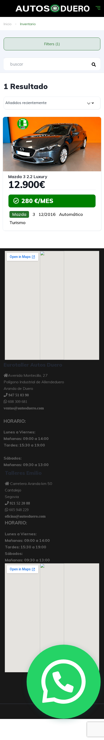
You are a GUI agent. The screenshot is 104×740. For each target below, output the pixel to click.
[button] (64, 682)
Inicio (8, 24)
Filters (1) (52, 44)
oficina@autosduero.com (25, 516)
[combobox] (52, 103)
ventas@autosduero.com (24, 408)
